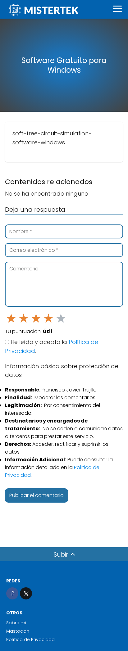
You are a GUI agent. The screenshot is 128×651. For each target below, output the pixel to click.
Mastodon (17, 631)
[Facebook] (12, 593)
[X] (26, 593)
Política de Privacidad (30, 639)
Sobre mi (16, 623)
